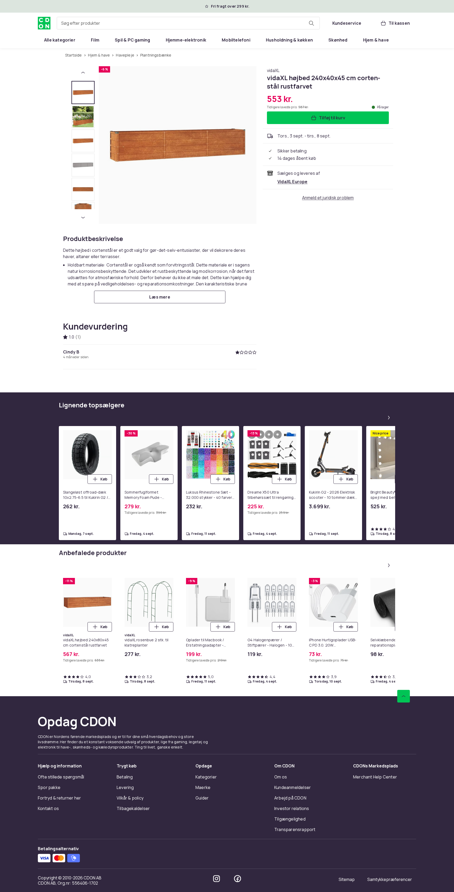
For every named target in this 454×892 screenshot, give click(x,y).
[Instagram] (216, 878)
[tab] (83, 92)
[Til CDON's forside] (44, 23)
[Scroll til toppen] (403, 696)
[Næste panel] (389, 417)
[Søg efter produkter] (311, 23)
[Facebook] (237, 878)
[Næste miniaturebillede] (83, 217)
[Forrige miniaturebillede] (83, 72)
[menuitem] (60, 40)
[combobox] (188, 23)
